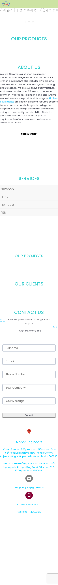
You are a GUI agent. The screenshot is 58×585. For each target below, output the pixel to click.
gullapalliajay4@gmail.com (29, 487)
